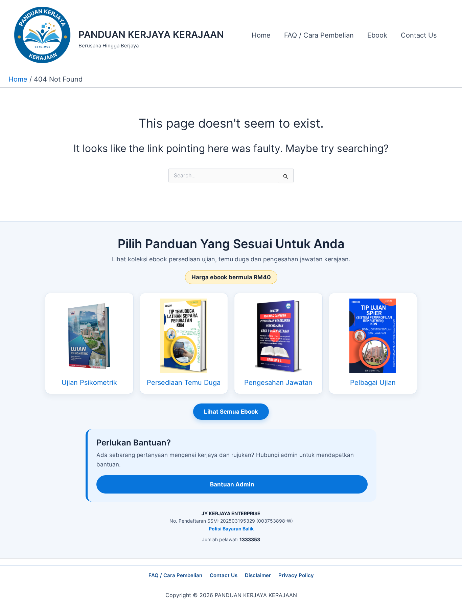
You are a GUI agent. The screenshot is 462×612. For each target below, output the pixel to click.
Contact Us (223, 575)
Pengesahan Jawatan (278, 382)
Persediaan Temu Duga (184, 382)
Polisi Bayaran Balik (231, 528)
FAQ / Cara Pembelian (175, 575)
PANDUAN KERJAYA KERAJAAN (151, 34)
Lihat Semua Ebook (231, 411)
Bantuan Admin (232, 484)
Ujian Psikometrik (89, 382)
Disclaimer (258, 575)
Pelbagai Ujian (373, 382)
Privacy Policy (296, 575)
